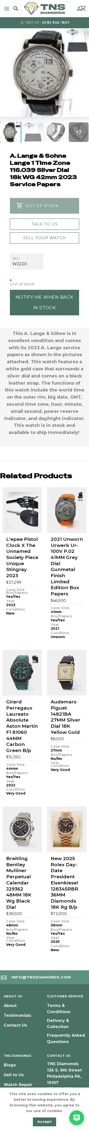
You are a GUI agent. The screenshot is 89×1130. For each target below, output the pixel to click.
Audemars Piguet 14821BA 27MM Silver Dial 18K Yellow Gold (65, 717)
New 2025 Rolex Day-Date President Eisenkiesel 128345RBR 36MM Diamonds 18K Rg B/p (64, 883)
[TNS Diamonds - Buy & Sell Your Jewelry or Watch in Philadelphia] (45, 8)
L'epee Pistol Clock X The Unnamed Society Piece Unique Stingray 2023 (22, 557)
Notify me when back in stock (44, 302)
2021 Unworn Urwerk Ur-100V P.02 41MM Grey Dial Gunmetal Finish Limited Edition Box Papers (67, 566)
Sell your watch (44, 238)
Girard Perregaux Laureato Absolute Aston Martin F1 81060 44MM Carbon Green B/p (22, 726)
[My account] (79, 8)
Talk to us (44, 224)
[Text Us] (76, 1117)
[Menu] (7, 8)
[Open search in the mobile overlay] (15, 8)
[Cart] (83, 8)
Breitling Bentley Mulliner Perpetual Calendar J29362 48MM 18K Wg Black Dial (18, 883)
